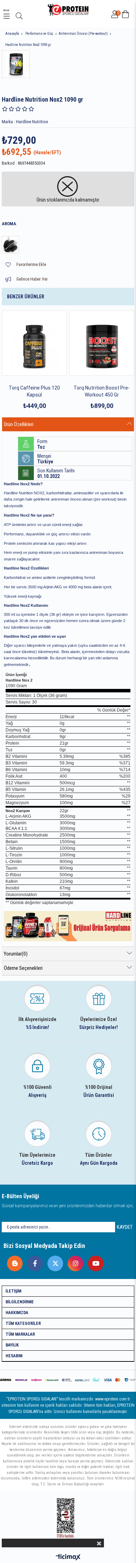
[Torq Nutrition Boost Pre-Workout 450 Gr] (101, 343)
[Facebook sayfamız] (33, 1262)
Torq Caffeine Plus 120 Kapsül (34, 391)
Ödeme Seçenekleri (23, 968)
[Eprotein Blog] (13, 1262)
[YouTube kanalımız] (94, 1262)
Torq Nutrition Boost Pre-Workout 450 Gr (102, 391)
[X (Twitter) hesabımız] (53, 1262)
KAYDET (125, 1227)
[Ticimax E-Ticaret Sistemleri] (68, 1557)
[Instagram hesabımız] (74, 1262)
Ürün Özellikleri (18, 424)
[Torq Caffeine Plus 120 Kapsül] (34, 343)
